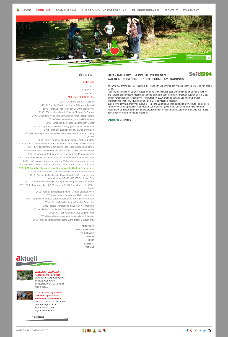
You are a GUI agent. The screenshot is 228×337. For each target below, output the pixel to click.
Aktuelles (88, 226)
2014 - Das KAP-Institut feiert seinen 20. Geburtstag (69, 202)
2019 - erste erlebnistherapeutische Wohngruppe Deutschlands (63, 220)
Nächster (114, 120)
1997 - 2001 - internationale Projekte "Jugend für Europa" (66, 112)
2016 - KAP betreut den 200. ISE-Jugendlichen (71, 213)
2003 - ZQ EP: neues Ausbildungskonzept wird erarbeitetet (66, 140)
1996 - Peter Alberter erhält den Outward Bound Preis (68, 109)
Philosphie (88, 90)
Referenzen (87, 233)
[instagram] (209, 331)
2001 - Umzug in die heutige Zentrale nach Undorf (70, 123)
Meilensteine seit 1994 (81, 97)
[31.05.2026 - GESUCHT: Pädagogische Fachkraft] (25, 280)
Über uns (43, 10)
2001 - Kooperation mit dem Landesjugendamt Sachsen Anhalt (64, 126)
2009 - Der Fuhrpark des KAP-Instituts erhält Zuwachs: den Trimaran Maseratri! (56, 164)
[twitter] (204, 331)
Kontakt (89, 244)
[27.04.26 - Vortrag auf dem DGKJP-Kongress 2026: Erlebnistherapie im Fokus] (25, 299)
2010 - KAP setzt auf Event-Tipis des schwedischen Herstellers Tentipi (60, 171)
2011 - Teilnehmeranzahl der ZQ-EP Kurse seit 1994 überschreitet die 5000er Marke (57, 186)
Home (27, 10)
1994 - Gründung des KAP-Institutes (77, 102)
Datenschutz (40, 330)
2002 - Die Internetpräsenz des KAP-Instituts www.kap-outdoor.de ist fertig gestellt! (58, 135)
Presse (90, 236)
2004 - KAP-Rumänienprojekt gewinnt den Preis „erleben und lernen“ (60, 147)
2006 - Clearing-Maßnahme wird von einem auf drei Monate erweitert (61, 154)
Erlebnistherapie (145, 10)
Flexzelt (171, 10)
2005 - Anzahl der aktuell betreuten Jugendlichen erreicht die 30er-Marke (59, 150)
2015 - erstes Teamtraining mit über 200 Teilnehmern (68, 206)
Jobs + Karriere (84, 229)
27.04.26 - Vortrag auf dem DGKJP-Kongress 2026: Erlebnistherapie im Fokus (48, 295)
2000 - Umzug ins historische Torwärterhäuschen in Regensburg (63, 116)
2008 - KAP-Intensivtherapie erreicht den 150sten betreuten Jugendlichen (58, 161)
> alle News (38, 317)
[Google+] (191, 331)
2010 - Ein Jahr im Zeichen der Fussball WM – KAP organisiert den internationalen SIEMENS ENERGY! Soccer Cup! (62, 177)
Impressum (22, 330)
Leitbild (89, 93)
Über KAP (88, 82)
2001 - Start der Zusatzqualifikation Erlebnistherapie (69, 130)
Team (91, 86)
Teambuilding (66, 10)
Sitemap (89, 247)
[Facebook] (187, 331)
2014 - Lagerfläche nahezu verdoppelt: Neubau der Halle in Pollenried (60, 199)
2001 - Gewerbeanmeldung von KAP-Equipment (71, 119)
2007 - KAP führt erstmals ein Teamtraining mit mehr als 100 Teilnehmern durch (56, 157)
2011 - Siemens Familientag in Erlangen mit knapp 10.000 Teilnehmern (60, 181)
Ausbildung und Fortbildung (104, 10)
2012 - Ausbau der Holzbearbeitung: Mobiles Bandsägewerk (65, 192)
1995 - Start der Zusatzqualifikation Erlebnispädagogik (68, 105)
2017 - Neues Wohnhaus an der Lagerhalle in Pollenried (67, 216)
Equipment (191, 10)
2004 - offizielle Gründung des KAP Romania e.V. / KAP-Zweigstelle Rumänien (56, 143)
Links (91, 240)
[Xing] (195, 331)
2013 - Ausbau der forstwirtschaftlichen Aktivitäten (70, 195)
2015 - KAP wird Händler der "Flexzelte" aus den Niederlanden (64, 209)
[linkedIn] (200, 331)
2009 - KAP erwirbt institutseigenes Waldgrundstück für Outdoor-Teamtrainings (56, 168)
